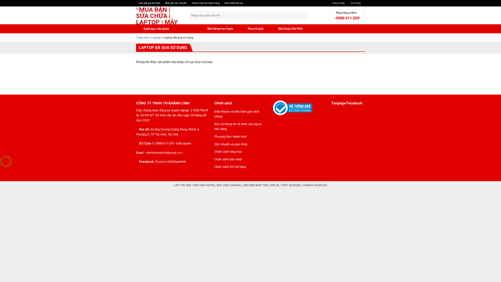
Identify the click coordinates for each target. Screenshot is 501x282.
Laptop (156, 37)
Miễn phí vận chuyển (175, 3)
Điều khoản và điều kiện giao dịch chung (236, 114)
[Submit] (304, 15)
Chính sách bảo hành (228, 159)
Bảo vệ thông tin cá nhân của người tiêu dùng (237, 126)
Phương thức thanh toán (230, 136)
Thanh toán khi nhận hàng (205, 3)
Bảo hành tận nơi (233, 3)
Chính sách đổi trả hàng (230, 167)
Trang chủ (142, 37)
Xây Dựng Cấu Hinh (290, 28)
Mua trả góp (255, 28)
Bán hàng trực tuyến (220, 28)
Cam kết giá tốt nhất (149, 3)
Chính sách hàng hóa (228, 152)
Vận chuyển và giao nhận (231, 144)
